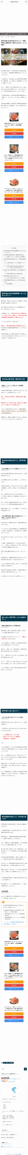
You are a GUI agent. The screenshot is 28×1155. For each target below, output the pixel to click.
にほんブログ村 (11, 1081)
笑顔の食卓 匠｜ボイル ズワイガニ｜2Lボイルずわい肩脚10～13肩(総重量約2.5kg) (13, 125)
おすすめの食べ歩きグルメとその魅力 (16, 277)
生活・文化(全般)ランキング (15, 1078)
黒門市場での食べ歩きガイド (11, 276)
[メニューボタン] (2, 2)
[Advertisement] (14, 18)
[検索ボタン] (26, 2)
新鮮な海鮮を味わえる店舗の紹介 (15, 273)
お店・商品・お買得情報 (8, 1062)
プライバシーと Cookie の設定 (14, 1154)
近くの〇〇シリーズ (6, 1146)
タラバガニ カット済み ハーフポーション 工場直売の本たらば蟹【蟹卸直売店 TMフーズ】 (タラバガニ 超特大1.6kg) (13, 190)
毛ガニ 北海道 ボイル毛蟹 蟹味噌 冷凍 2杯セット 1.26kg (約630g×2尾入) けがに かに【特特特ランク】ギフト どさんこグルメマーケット (13, 158)
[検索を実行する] (25, 1069)
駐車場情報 (9, 283)
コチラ (2, 321)
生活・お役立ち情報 (8, 1137)
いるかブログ (14, 2)
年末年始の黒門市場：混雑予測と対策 (14, 255)
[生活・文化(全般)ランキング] (5, 1078)
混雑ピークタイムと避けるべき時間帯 (16, 256)
